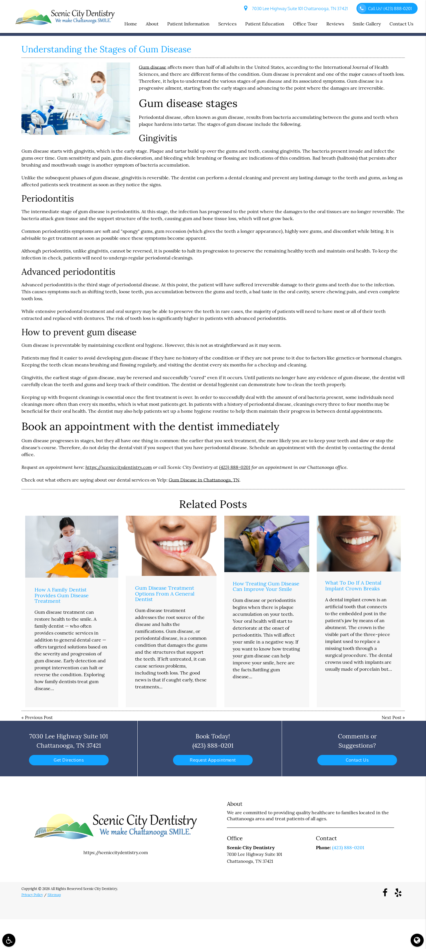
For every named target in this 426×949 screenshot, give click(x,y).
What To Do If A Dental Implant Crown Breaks (353, 585)
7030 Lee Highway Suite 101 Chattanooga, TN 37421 (299, 8)
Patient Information (188, 24)
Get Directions (69, 760)
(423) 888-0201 (234, 467)
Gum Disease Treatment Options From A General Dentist (164, 594)
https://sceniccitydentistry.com (118, 467)
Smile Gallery (367, 24)
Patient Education (264, 24)
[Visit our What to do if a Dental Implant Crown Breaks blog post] (359, 544)
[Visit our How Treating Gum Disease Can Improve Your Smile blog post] (266, 544)
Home (130, 24)
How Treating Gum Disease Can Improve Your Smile (266, 586)
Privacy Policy (32, 895)
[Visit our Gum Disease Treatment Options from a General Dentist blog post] (171, 546)
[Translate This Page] (417, 940)
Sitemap (54, 895)
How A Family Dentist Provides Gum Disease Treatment (61, 595)
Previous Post (39, 717)
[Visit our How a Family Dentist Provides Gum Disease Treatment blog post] (71, 547)
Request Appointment (213, 760)
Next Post (391, 717)
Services (227, 24)
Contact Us (401, 24)
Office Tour (305, 24)
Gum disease (152, 67)
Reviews (335, 24)
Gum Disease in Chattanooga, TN (204, 480)
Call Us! (390, 8)
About (152, 24)
